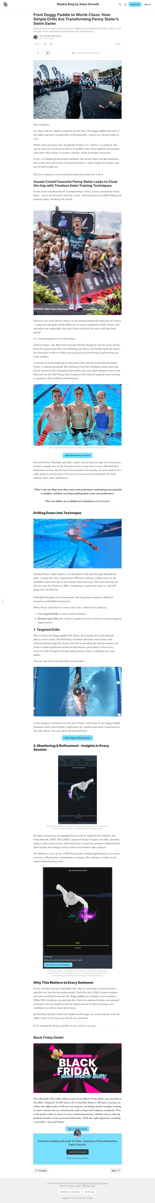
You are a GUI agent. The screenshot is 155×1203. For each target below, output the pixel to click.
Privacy (71, 1186)
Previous (43, 1170)
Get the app (89, 1192)
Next (114, 1170)
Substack (65, 1198)
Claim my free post (77, 1152)
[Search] (119, 4)
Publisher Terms (101, 1183)
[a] (77, 691)
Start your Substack (71, 1192)
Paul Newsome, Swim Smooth (50, 36)
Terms (78, 1186)
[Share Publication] (125, 4)
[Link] (30, 184)
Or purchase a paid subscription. (77, 1158)
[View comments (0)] (45, 44)
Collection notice (88, 1186)
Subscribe (135, 4)
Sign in (147, 4)
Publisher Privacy (86, 1183)
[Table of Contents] (2, 601)
